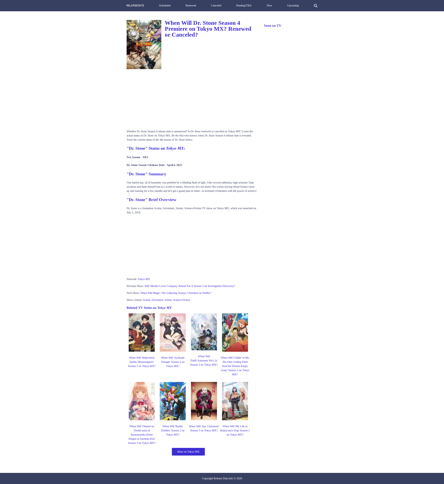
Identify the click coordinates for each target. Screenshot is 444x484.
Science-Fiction (181, 299)
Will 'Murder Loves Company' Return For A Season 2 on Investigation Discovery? (190, 286)
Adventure (157, 299)
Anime (168, 299)
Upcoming (293, 5)
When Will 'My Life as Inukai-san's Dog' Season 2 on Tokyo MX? (235, 430)
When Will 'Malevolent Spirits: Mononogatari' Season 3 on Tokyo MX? (142, 362)
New (269, 5)
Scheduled (164, 5)
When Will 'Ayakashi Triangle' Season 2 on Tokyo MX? (173, 362)
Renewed (191, 5)
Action (146, 299)
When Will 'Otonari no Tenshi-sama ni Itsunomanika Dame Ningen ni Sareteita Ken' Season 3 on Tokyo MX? (142, 434)
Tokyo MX (144, 279)
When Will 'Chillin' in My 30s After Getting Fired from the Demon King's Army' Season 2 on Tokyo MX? (235, 366)
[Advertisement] (192, 98)
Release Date (221, 478)
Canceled (216, 5)
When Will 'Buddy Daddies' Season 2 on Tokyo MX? (173, 430)
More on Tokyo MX (188, 451)
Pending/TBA (244, 5)
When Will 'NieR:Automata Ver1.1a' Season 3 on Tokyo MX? (204, 360)
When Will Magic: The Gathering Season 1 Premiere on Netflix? (175, 292)
